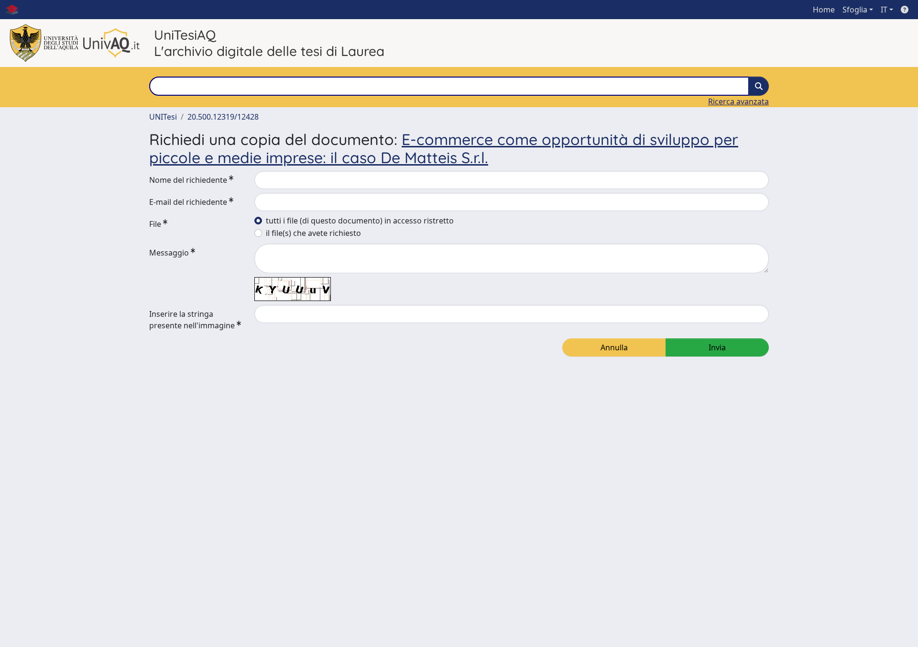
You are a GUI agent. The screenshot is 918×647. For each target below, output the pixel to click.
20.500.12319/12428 (223, 117)
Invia (717, 347)
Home (824, 9)
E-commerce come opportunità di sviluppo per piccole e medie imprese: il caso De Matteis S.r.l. (443, 148)
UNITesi (163, 117)
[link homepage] (16, 9)
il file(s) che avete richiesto (313, 233)
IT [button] (884, 9)
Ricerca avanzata (738, 101)
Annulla (614, 347)
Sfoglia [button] (854, 9)
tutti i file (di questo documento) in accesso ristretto (360, 220)
